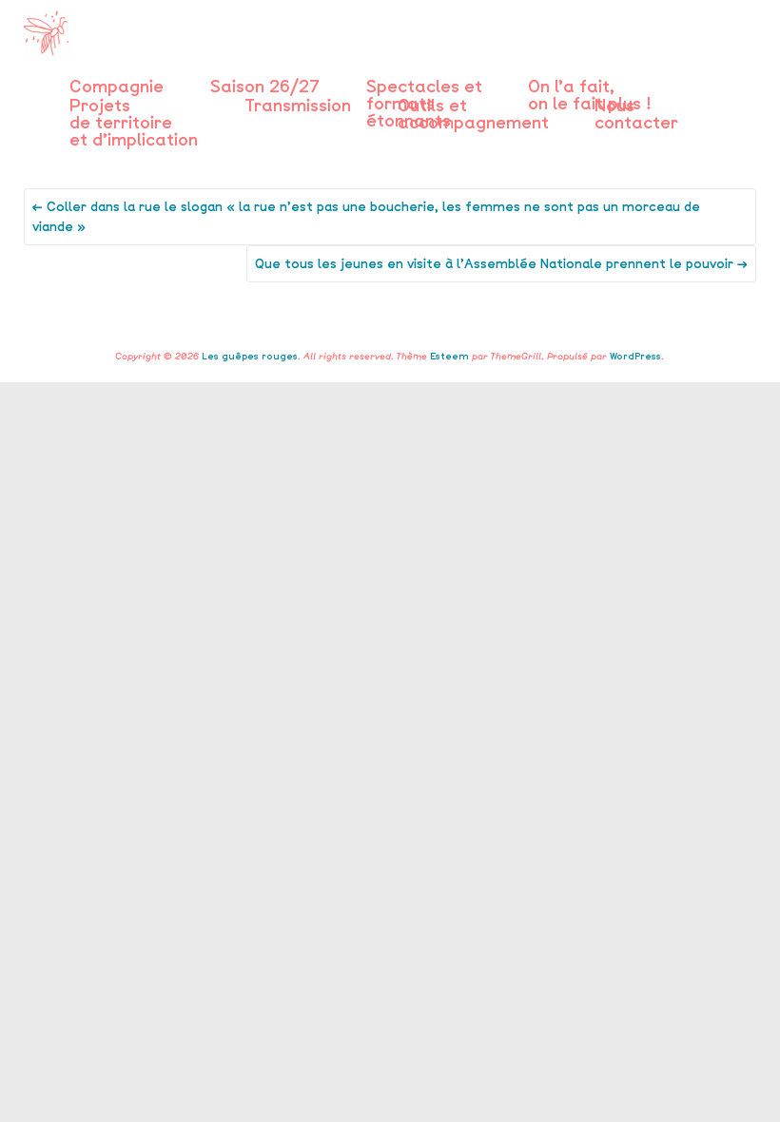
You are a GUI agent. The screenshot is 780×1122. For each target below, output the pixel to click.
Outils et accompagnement (473, 106)
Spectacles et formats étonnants (424, 87)
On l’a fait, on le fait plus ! (589, 87)
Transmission (297, 106)
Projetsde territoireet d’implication (133, 106)
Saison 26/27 (265, 87)
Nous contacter (636, 106)
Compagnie (116, 87)
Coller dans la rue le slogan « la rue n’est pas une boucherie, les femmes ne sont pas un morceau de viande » (366, 217)
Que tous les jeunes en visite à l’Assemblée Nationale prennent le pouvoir (501, 264)
